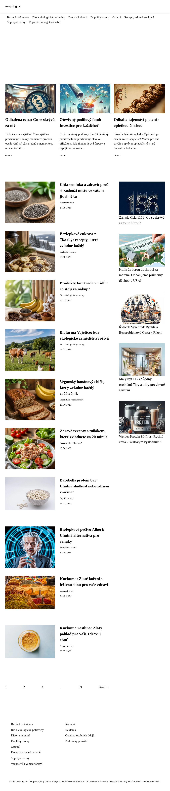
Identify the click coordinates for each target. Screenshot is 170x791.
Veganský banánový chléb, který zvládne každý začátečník (82, 387)
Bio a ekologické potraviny (48, 17)
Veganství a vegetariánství (44, 22)
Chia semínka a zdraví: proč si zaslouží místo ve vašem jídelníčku (84, 190)
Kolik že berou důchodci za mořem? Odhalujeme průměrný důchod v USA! (141, 275)
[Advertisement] (85, 49)
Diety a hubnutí (77, 17)
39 (80, 687)
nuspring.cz (12, 6)
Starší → (103, 687)
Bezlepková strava (18, 17)
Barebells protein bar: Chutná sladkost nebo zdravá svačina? (84, 486)
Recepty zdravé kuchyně (139, 17)
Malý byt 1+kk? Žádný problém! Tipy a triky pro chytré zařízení (142, 384)
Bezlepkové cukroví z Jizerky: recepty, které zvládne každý (79, 240)
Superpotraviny (16, 22)
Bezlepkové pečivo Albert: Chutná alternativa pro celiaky (82, 535)
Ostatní (116, 17)
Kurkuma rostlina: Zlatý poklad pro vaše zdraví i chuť (81, 634)
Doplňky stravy (99, 17)
